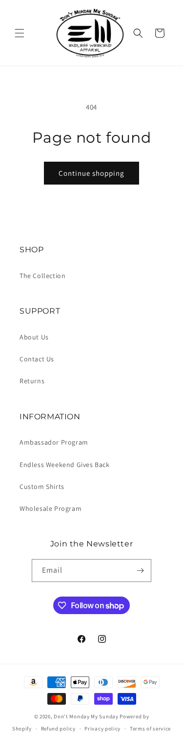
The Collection (42, 275)
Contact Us (37, 359)
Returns (32, 380)
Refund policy (58, 728)
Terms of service (150, 728)
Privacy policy (102, 728)
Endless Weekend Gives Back (65, 464)
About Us (34, 337)
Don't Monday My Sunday (86, 716)
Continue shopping (91, 173)
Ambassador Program (54, 442)
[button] (19, 33)
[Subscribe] (140, 570)
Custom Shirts (42, 486)
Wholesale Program (50, 508)
